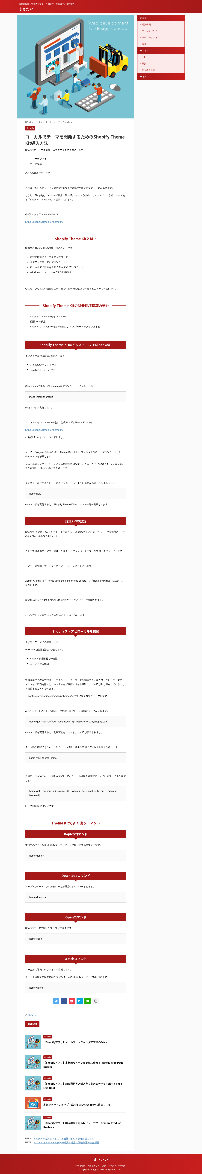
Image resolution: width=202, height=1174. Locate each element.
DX (143, 57)
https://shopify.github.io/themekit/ (44, 221)
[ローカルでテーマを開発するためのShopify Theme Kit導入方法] (80, 1001)
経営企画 (146, 24)
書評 (145, 76)
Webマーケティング (152, 37)
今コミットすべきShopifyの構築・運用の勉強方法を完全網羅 (66, 1142)
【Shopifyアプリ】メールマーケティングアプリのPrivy (75, 1042)
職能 (145, 18)
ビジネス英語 (148, 70)
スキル (146, 50)
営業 (144, 43)
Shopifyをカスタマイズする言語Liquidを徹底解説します (64, 1138)
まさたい (26, 9)
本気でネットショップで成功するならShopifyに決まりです (77, 1104)
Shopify (32, 1015)
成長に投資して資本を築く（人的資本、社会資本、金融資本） (101, 1165)
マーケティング (149, 31)
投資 (144, 63)
